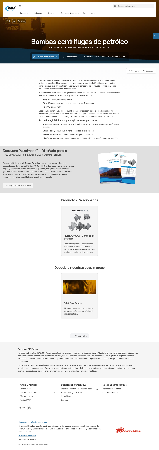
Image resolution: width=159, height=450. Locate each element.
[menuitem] (25, 13)
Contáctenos (25, 389)
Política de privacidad (27, 435)
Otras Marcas (66, 396)
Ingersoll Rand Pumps (112, 389)
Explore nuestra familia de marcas (33, 422)
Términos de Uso (27, 396)
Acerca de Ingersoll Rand (71, 392)
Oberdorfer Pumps (110, 392)
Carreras (64, 400)
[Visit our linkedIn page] (29, 408)
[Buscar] (115, 6)
